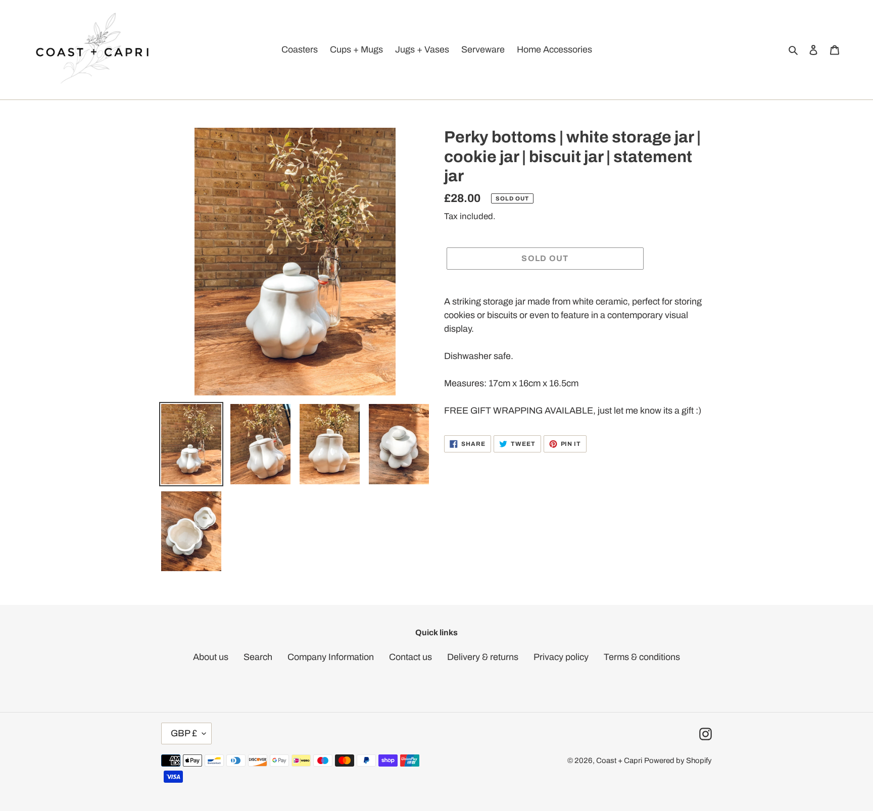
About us (210, 657)
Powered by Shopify (678, 760)
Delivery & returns (482, 657)
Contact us (410, 657)
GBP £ (184, 733)
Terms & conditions (642, 657)
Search (258, 657)
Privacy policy (561, 657)
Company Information (330, 657)
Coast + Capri (619, 760)
